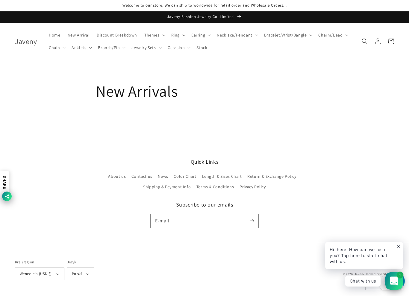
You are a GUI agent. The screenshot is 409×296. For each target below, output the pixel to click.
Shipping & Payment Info (167, 186)
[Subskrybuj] (251, 220)
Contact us (141, 176)
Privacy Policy (253, 186)
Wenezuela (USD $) (36, 273)
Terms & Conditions (215, 186)
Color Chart (185, 176)
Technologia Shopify (380, 274)
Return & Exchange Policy (271, 176)
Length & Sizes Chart (222, 176)
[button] (154, 35)
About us (117, 176)
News (163, 176)
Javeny (360, 274)
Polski (77, 273)
